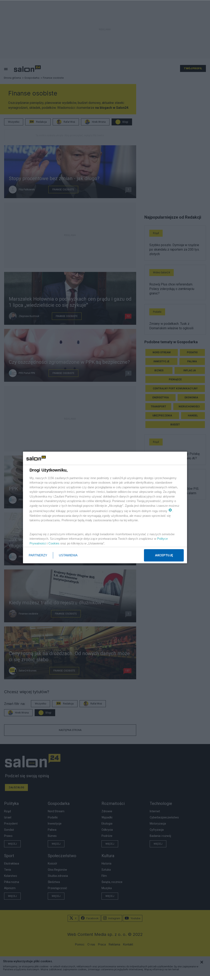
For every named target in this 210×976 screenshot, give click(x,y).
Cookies (53, 543)
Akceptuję (164, 555)
